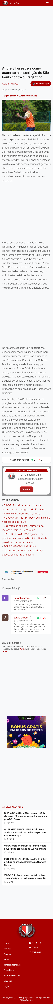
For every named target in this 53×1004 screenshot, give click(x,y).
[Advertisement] (26, 34)
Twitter (35, 947)
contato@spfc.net (12, 964)
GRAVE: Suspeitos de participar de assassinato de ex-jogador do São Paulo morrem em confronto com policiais (23, 509)
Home (6, 943)
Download (26, 489)
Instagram (36, 952)
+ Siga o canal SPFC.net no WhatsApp (19, 95)
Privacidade (9, 970)
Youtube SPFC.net (12, 975)
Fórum (6, 959)
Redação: (10, 84)
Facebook (36, 943)
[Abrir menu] (47, 3)
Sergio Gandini (21, 617)
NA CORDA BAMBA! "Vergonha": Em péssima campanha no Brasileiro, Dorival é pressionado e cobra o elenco (24, 538)
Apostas (7, 954)
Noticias (7, 948)
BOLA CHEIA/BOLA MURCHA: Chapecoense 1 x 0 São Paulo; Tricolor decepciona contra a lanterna (22, 550)
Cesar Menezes (21, 598)
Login (6, 986)
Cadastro (8, 981)
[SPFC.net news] (26, 572)
